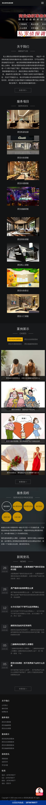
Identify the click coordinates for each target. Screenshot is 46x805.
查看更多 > (23, 482)
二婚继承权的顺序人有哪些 (22, 644)
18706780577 (10, 778)
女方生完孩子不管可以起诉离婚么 (25, 607)
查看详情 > (23, 90)
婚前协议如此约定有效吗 (21, 626)
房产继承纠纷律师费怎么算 (22, 588)
